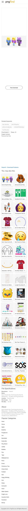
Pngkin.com (5, 494)
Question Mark (5, 497)
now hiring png (15, 124)
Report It (4, 167)
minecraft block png (19, 127)
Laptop (3, 446)
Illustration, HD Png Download (9, 270)
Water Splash (5, 491)
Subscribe (4, 441)
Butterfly (4, 430)
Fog (3, 452)
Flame (3, 424)
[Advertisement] (14, 22)
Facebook (4, 500)
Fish (3, 480)
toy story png (5, 129)
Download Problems (12, 167)
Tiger (3, 455)
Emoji (3, 463)
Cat (2, 435)
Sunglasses (5, 432)
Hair (3, 474)
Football (4, 472)
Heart (3, 421)
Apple (3, 427)
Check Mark (5, 469)
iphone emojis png (6, 127)
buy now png (5, 124)
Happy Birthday (5, 477)
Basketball (4, 438)
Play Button (4, 444)
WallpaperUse (5, 458)
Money (3, 502)
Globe (3, 483)
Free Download (14, 87)
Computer (4, 486)
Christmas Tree (5, 466)
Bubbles (4, 449)
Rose (3, 460)
